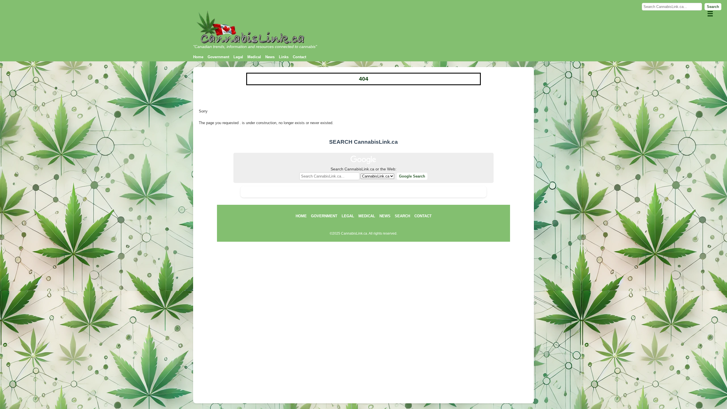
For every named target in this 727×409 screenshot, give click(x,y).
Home (198, 57)
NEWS (384, 216)
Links (284, 57)
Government (218, 57)
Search (713, 7)
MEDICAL (366, 216)
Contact (299, 57)
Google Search (412, 176)
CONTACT (423, 216)
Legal (238, 57)
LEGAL (348, 216)
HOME (301, 216)
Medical (254, 57)
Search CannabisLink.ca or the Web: (363, 169)
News (270, 57)
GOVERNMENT (324, 216)
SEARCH (402, 216)
